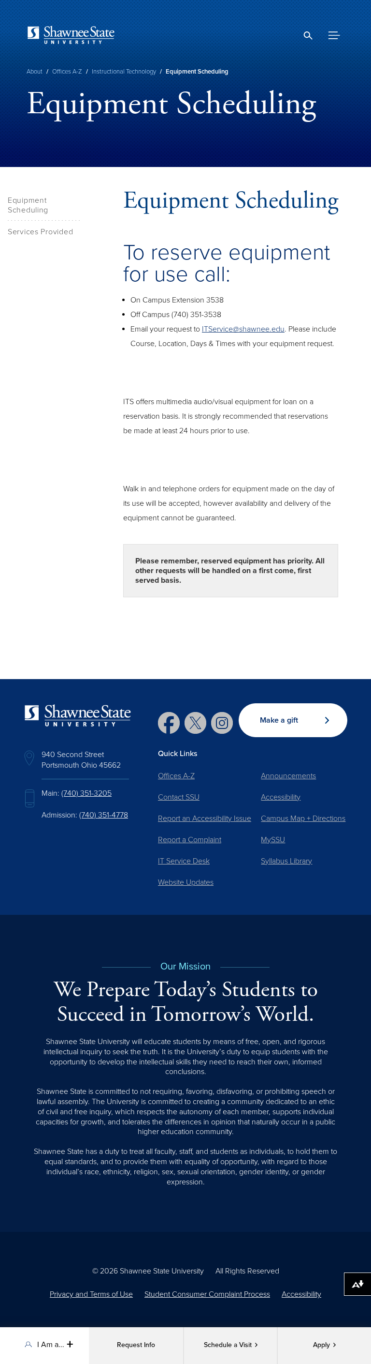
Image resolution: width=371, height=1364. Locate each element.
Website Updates (186, 882)
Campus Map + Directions (303, 818)
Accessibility (280, 797)
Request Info (136, 1345)
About (35, 72)
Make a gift (279, 720)
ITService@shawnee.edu (243, 329)
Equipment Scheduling (28, 205)
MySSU (273, 840)
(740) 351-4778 (103, 815)
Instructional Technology (124, 72)
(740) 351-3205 (86, 793)
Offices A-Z (67, 72)
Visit (228, 1345)
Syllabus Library (286, 861)
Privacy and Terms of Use (91, 1294)
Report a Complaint (189, 840)
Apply (321, 1345)
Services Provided (40, 232)
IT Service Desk (184, 861)
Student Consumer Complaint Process (207, 1294)
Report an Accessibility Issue (204, 818)
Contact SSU (179, 797)
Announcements (288, 776)
